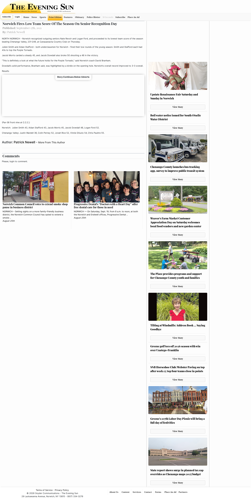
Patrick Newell (25, 142)
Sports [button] (43, 17)
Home (26, 17)
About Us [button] (114, 492)
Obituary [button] (79, 17)
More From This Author (51, 142)
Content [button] (126, 492)
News (34, 17)
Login (17, 17)
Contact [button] (148, 492)
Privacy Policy (62, 490)
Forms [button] (158, 492)
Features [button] (68, 17)
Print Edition (55, 17)
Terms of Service (44, 490)
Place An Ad (133, 17)
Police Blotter (93, 17)
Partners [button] (183, 492)
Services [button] (137, 492)
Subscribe (6, 17)
